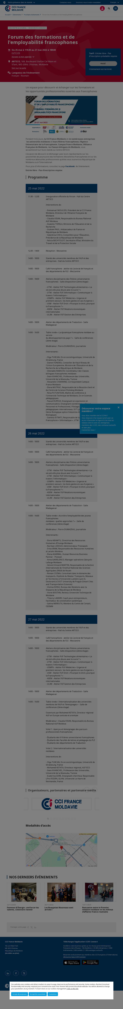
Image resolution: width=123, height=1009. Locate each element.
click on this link (72, 989)
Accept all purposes (19, 994)
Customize (53, 994)
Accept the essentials (37, 994)
